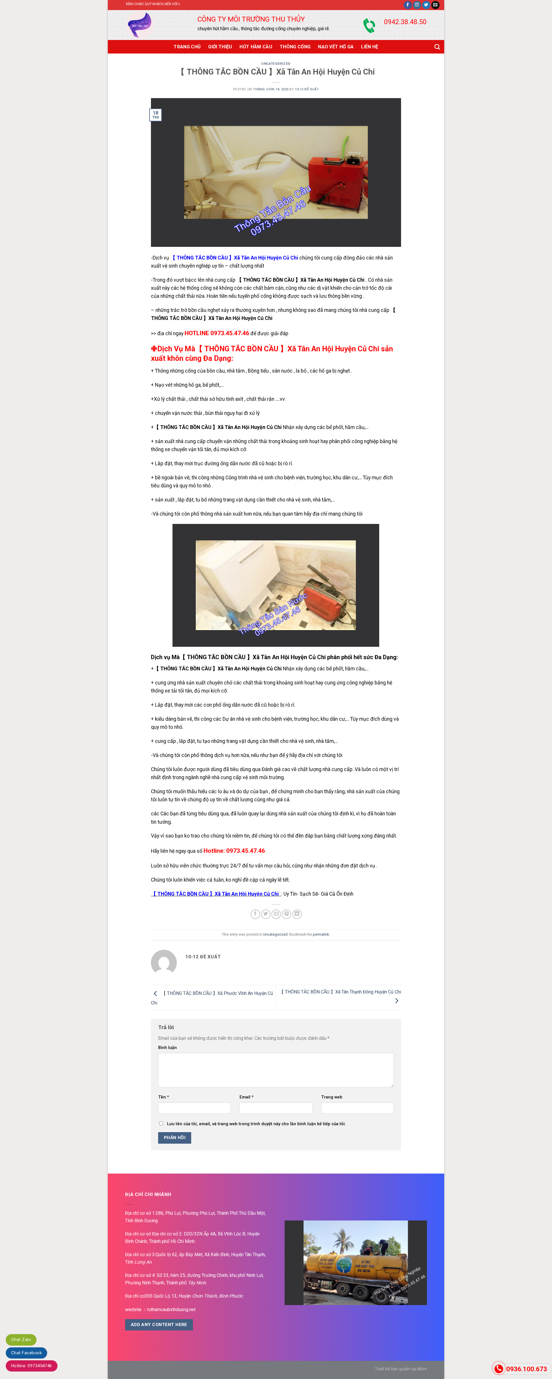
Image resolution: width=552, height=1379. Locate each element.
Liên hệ (369, 46)
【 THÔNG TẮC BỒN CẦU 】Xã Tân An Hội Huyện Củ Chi (234, 258)
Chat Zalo (21, 1339)
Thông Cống (295, 46)
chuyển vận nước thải (178, 413)
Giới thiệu (220, 46)
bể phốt (211, 385)
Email (246, 1097)
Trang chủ (187, 46)
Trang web (331, 1097)
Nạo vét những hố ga (178, 385)
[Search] (437, 47)
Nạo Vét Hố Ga (336, 46)
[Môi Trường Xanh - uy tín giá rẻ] (146, 25)
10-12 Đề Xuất (307, 89)
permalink (321, 934)
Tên (163, 1097)
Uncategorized (275, 64)
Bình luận (167, 1047)
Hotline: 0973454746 (31, 1365)
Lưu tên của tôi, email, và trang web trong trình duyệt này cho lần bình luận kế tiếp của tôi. (256, 1123)
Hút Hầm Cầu (255, 46)
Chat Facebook (26, 1352)
